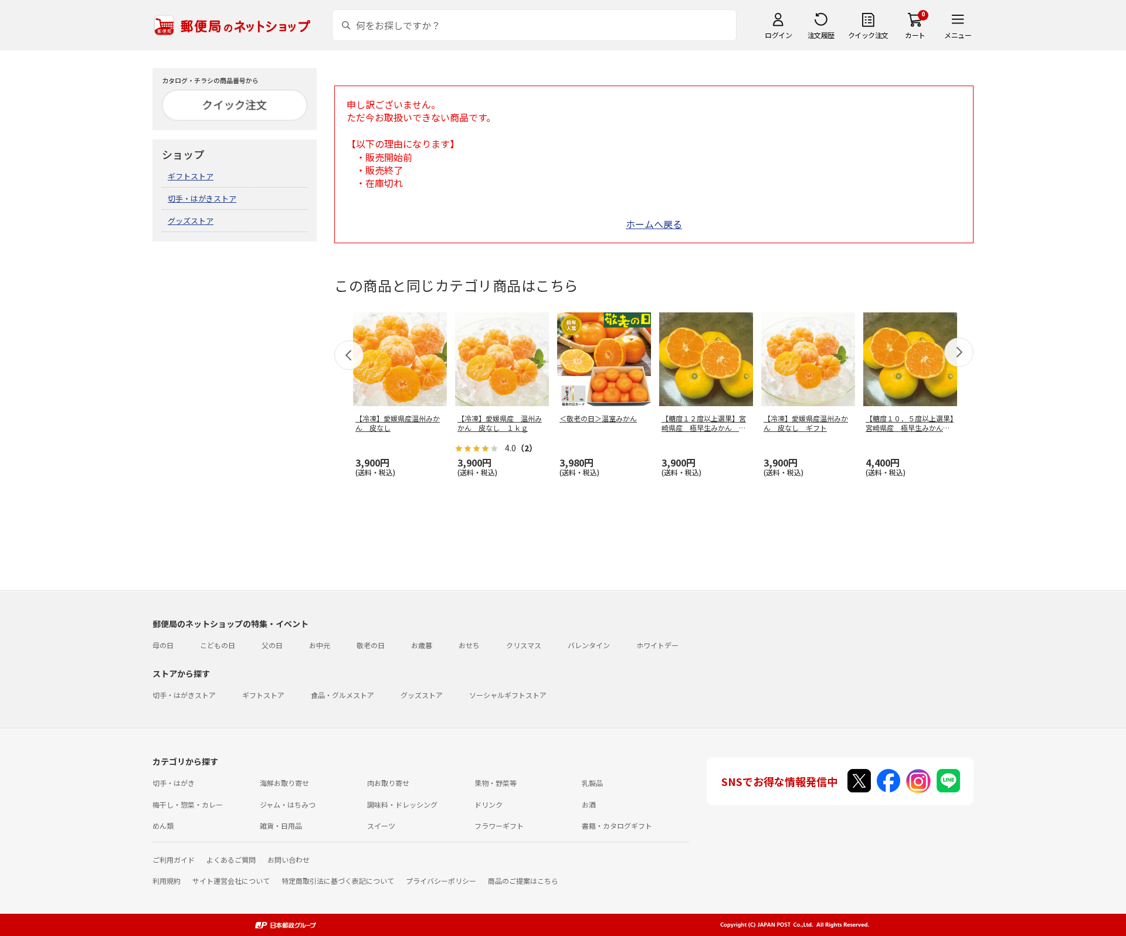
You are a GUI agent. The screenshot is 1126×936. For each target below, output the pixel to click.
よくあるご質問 (231, 859)
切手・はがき (173, 783)
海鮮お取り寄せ (284, 783)
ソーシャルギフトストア (508, 695)
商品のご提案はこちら (523, 881)
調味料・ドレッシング (402, 804)
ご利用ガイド (173, 859)
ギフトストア (190, 176)
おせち (469, 645)
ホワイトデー (657, 645)
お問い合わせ (288, 859)
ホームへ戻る (654, 224)
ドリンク (488, 804)
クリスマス (523, 645)
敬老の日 (371, 645)
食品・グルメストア (342, 695)
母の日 (163, 645)
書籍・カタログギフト (617, 826)
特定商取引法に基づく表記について (338, 881)
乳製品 (592, 783)
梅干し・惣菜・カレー (187, 804)
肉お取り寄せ (388, 783)
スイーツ (381, 826)
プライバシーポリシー (441, 881)
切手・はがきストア (202, 198)
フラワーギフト (499, 826)
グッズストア (190, 220)
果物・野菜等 (495, 783)
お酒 (589, 804)
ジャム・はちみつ (288, 804)
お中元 (319, 645)
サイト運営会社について (231, 881)
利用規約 (166, 881)
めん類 (163, 826)
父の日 (272, 645)
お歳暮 (421, 645)
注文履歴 (821, 35)
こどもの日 (217, 645)
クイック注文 (868, 35)
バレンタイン (589, 645)
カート (915, 35)
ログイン (778, 35)
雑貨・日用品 (281, 826)
